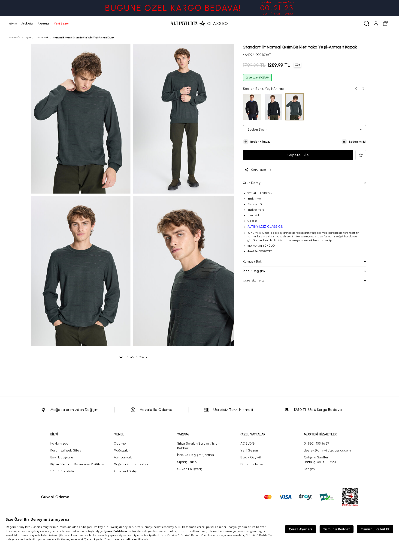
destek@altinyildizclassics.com (327, 450)
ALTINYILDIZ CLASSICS (265, 227)
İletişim (309, 469)
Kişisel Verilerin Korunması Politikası (77, 464)
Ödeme (120, 443)
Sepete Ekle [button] (298, 155)
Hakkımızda (59, 443)
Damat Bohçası (251, 464)
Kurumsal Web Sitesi (66, 450)
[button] (256, 141)
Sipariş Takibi (187, 462)
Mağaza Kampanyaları (131, 464)
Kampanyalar (124, 457)
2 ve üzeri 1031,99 (257, 77)
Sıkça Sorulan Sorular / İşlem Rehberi (199, 446)
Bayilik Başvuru (61, 457)
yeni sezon (61, 23)
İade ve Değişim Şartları (195, 455)
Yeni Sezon (249, 450)
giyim (13, 23)
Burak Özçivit (250, 457)
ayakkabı (27, 23)
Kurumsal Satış (125, 471)
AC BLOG (247, 443)
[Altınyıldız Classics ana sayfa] (199, 23)
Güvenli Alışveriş (190, 469)
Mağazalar (122, 450)
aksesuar (43, 23)
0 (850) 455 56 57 (316, 443)
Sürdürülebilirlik (62, 471)
